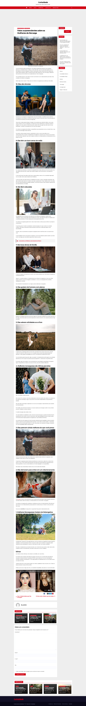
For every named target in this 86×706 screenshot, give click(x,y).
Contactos (48, 7)
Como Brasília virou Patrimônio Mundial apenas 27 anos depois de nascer (65, 41)
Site (15, 665)
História (61, 79)
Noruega (19, 499)
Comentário (17, 632)
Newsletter (55, 7)
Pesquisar (61, 28)
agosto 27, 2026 (63, 690)
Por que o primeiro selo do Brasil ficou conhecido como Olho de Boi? (65, 62)
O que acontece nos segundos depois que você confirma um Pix (65, 52)
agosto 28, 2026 (20, 690)
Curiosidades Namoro (64, 73)
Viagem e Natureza (63, 89)
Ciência (61, 71)
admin (25, 605)
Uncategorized (62, 87)
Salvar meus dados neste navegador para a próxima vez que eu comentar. (30, 671)
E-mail (16, 658)
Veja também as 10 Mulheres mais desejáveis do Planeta (30, 240)
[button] (71, 7)
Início (30, 7)
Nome (16, 652)
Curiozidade (43, 2)
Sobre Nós (40, 7)
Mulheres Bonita (27, 28)
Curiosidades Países (21, 28)
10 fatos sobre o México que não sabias (45, 596)
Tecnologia (62, 84)
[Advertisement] (43, 16)
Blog (35, 7)
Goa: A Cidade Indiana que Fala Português (24, 597)
